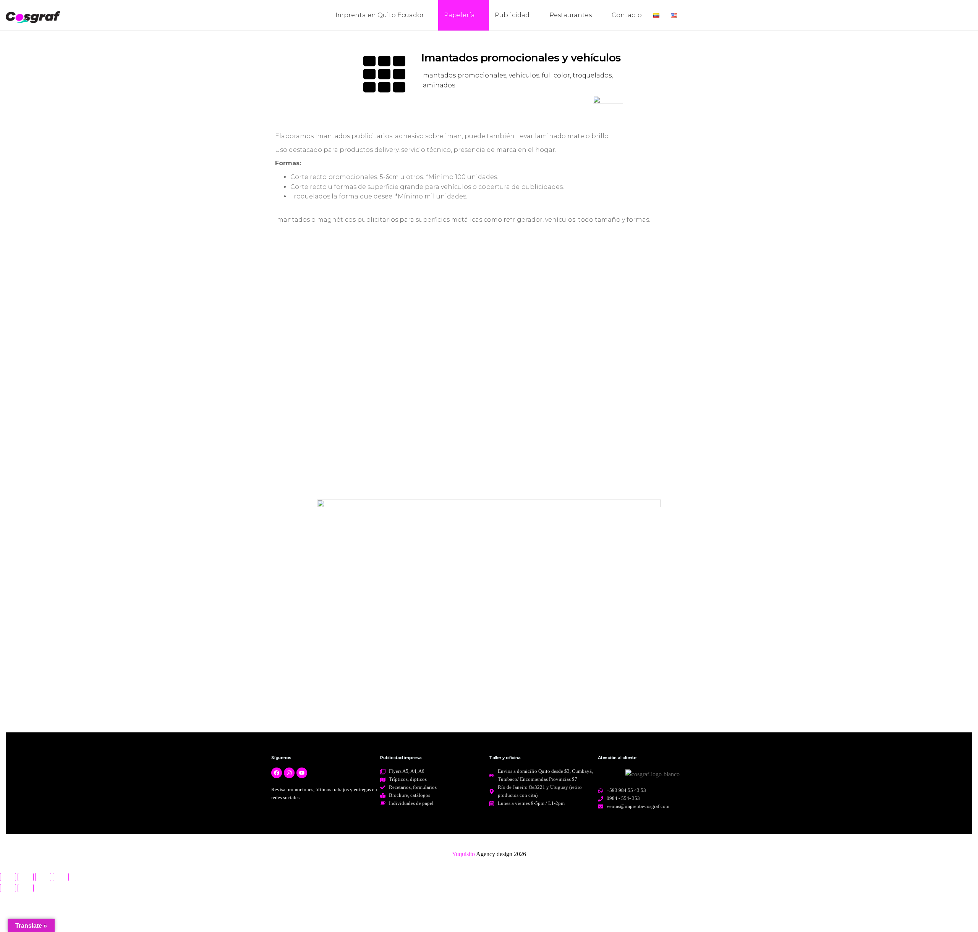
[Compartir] (43, 877)
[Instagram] (289, 773)
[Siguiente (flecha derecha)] (26, 888)
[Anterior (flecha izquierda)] (8, 888)
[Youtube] (301, 773)
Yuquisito (463, 854)
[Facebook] (276, 773)
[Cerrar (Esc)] (61, 877)
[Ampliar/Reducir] (8, 877)
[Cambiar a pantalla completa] (26, 877)
